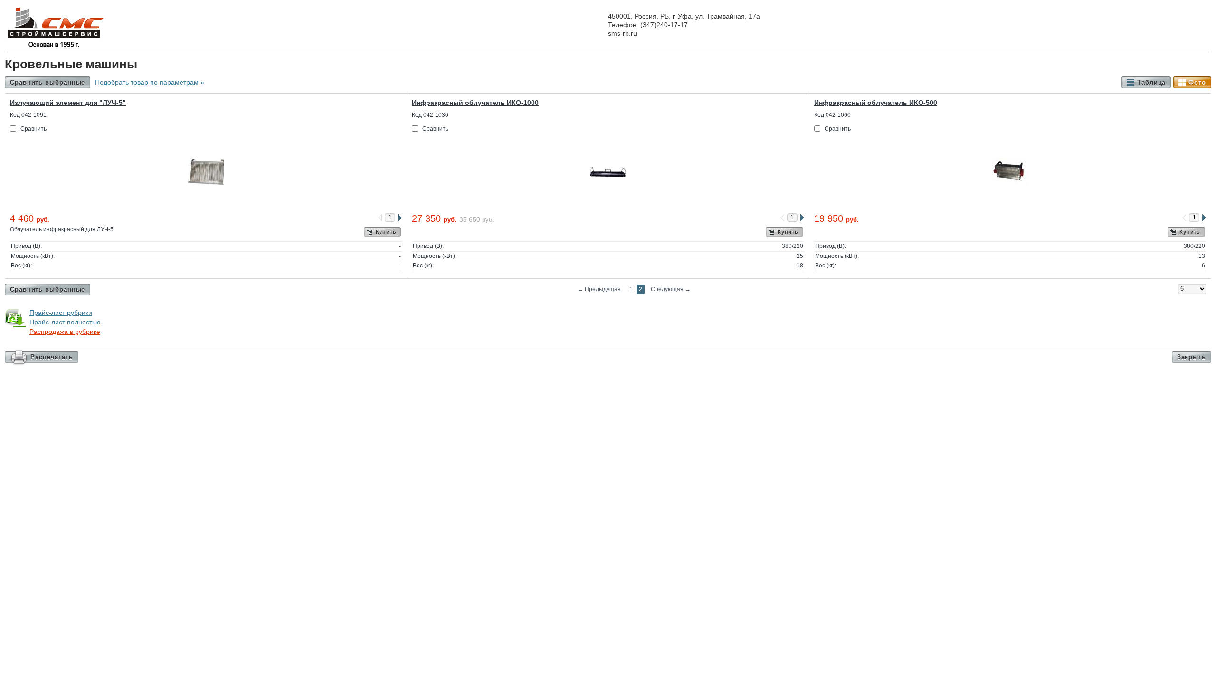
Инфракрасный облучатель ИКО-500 (875, 102)
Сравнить (33, 128)
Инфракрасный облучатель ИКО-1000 (475, 102)
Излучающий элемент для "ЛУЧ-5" (68, 102)
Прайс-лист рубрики (60, 312)
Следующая (671, 289)
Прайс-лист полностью (65, 322)
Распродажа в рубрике (64, 331)
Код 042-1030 (430, 115)
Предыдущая (599, 289)
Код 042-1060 (832, 115)
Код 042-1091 (28, 115)
